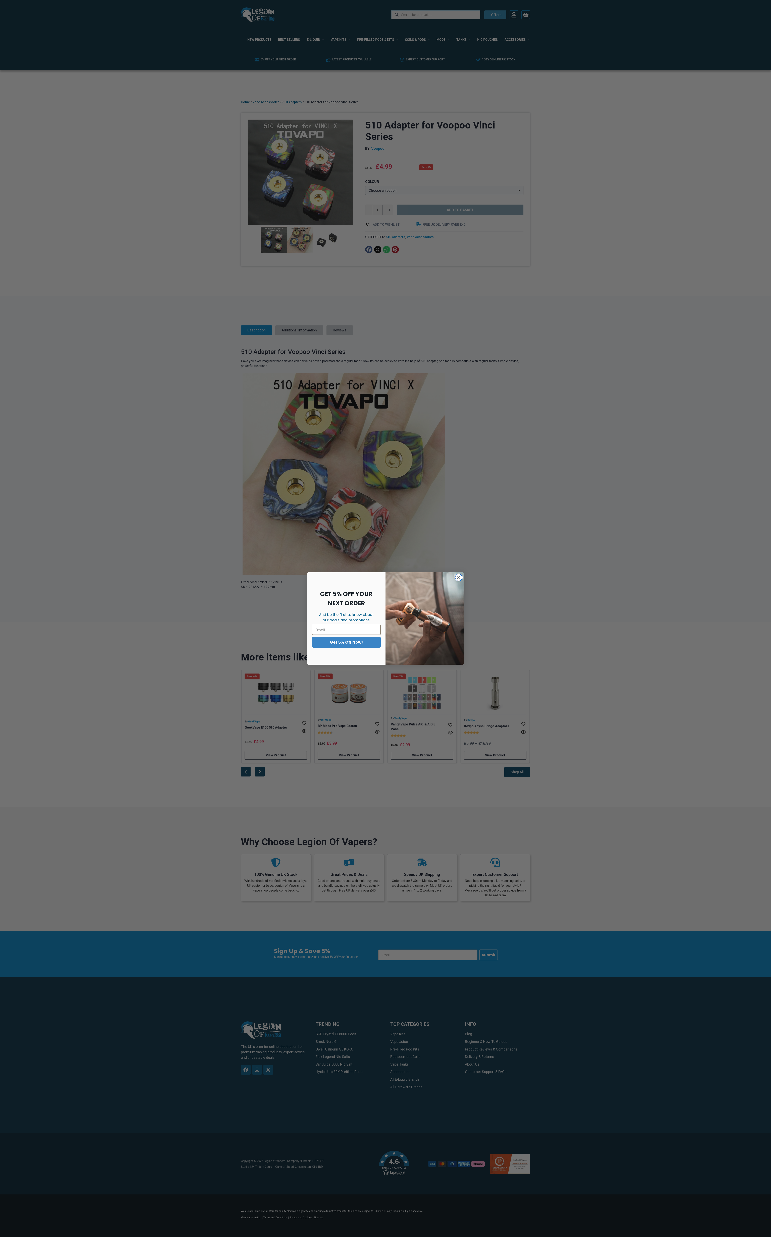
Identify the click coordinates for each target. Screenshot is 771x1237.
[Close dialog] (458, 577)
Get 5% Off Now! (346, 642)
